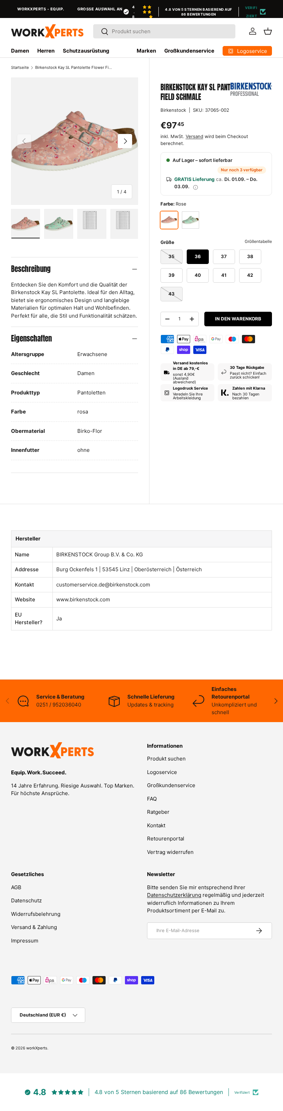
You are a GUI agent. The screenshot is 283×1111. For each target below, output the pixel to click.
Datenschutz (26, 900)
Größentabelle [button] (258, 241)
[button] (267, 31)
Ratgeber (158, 812)
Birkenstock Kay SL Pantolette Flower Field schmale (74, 67)
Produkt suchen (166, 758)
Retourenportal (165, 838)
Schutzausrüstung (86, 50)
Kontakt (156, 825)
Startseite (20, 67)
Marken (146, 50)
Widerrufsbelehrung (35, 914)
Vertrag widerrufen (170, 852)
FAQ (152, 798)
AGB (16, 887)
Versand (194, 136)
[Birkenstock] (251, 89)
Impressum (24, 940)
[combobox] (164, 31)
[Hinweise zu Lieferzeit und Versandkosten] (196, 187)
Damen (20, 50)
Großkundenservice (189, 50)
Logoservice (162, 772)
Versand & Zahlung (34, 927)
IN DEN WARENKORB (238, 318)
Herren (46, 50)
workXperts (36, 1048)
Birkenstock (173, 110)
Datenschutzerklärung (174, 895)
